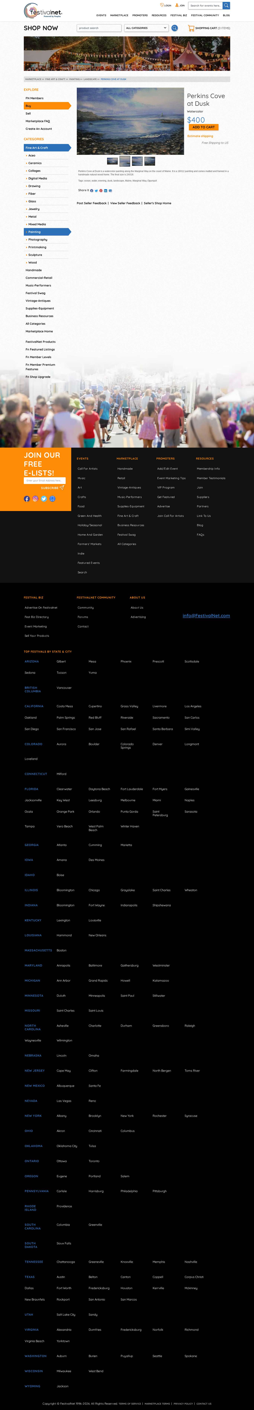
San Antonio (97, 1299)
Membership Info (208, 468)
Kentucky (33, 920)
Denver (158, 744)
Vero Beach (65, 826)
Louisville (95, 920)
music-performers (38, 285)
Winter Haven (130, 826)
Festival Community (205, 15)
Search (82, 572)
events (101, 15)
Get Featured (166, 497)
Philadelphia (129, 1191)
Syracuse (191, 1116)
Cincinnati (95, 1131)
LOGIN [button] (167, 5)
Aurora (61, 744)
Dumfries (95, 1329)
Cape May (64, 1070)
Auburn (62, 1356)
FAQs (200, 534)
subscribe (50, 488)
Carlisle (62, 1191)
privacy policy (183, 1403)
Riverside (127, 717)
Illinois (31, 890)
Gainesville (192, 789)
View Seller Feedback (125, 203)
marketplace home (39, 331)
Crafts (82, 497)
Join (200, 487)
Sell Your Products (37, 635)
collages (34, 171)
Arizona (32, 661)
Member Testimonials (211, 478)
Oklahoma (34, 1146)
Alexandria (64, 1329)
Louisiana (33, 935)
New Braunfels (35, 1299)
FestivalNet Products (41, 342)
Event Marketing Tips (171, 478)
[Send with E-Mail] (110, 191)
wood (32, 262)
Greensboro (161, 1025)
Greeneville (96, 1262)
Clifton (93, 1070)
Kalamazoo (161, 980)
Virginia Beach (34, 1341)
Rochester (160, 1116)
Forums (83, 617)
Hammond (64, 935)
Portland (95, 1176)
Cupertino (95, 706)
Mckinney (191, 1288)
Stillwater (159, 995)
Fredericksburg (99, 1288)
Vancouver (64, 688)
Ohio (29, 1131)
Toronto (94, 1161)
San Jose (95, 729)
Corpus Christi (194, 1277)
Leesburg (95, 800)
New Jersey (35, 1070)
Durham (126, 1025)
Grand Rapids (98, 980)
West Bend (96, 1371)
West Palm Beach (96, 828)
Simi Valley (192, 729)
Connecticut (36, 774)
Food (81, 506)
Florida (31, 789)
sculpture (35, 255)
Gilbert (61, 661)
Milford (61, 774)
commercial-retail (39, 278)
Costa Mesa (65, 706)
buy (28, 106)
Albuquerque (65, 1086)
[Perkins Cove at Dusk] (130, 121)
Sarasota (191, 811)
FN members (35, 98)
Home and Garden (90, 534)
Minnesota (34, 995)
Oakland (31, 717)
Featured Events (89, 563)
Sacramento (161, 717)
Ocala (29, 811)
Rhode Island (30, 1208)
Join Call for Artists (170, 516)
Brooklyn (95, 1116)
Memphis (159, 1262)
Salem (125, 1176)
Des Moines (97, 860)
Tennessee (34, 1262)
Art (80, 487)
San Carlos (192, 717)
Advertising (138, 617)
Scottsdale (192, 661)
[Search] (226, 5)
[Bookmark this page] (52, 499)
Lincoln (61, 1055)
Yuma (93, 672)
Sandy (93, 1314)
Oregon (31, 1176)
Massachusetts (36, 950)
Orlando (94, 811)
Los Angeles (193, 706)
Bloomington (65, 890)
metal (32, 216)
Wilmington (64, 1040)
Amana (62, 860)
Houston (126, 1288)
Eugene (62, 1176)
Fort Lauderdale (132, 789)
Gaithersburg (130, 965)
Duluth (61, 995)
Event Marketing (36, 626)
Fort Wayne (97, 905)
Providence (64, 1206)
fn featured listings (40, 349)
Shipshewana (162, 905)
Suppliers (203, 497)
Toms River (192, 1070)
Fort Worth (64, 1288)
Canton (126, 1277)
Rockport (63, 1299)
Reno (92, 1101)
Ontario (32, 1161)
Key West (63, 800)
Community (86, 607)
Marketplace (119, 15)
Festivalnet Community (96, 597)
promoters (140, 15)
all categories (35, 323)
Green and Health (90, 516)
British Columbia (33, 689)
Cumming (95, 845)
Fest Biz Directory (37, 617)
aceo (31, 155)
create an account (39, 129)
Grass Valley (129, 706)
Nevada (31, 1101)
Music (81, 478)
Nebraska (33, 1055)
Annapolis (63, 965)
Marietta (126, 845)
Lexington (63, 920)
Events (83, 458)
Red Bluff (95, 717)
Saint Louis (96, 1010)
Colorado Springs (127, 745)
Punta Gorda (129, 811)
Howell (125, 980)
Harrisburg (96, 1191)
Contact (83, 626)
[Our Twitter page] (44, 499)
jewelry (33, 209)
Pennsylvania (36, 1191)
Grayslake (128, 890)
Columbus (128, 1131)
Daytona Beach (99, 789)
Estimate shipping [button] (200, 136)
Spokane (191, 1356)
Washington (36, 1356)
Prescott (158, 661)
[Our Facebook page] (27, 499)
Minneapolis (97, 995)
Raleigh (190, 1025)
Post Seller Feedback (92, 203)
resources (159, 15)
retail (121, 478)
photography (37, 239)
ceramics (35, 163)
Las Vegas (64, 1101)
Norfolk (158, 1329)
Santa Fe (95, 1086)
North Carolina (33, 1027)
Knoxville (127, 1262)
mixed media (37, 224)
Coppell (158, 1277)
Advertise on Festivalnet (41, 607)
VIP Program (166, 487)
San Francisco (66, 729)
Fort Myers (160, 789)
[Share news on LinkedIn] (105, 191)
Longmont (192, 744)
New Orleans (97, 935)
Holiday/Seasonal (90, 525)
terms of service (130, 1403)
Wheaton (191, 890)
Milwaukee (64, 1371)
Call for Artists (87, 468)
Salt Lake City (66, 1314)
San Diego (32, 729)
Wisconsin (34, 1371)
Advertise (163, 506)
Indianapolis (129, 905)
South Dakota (31, 1245)
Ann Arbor (63, 980)
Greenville (95, 1224)
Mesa (92, 661)
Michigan (32, 980)
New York (33, 1116)
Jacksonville (33, 800)
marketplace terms (157, 1403)
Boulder (94, 744)
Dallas (29, 1288)
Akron (61, 1131)
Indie (81, 553)
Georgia (32, 845)
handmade (34, 270)
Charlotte (95, 1025)
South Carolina (33, 1226)
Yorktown (63, 1341)
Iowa (29, 860)
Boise (60, 875)
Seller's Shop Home (157, 203)
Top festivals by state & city (48, 651)
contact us (204, 1403)
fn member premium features (40, 367)
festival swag (35, 293)
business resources (39, 316)
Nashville (191, 1262)
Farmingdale (129, 1070)
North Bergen (162, 1070)
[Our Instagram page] (35, 499)
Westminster (161, 965)
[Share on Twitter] (96, 191)
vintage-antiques (38, 301)
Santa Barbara (163, 729)
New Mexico (35, 1086)
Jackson (62, 1386)
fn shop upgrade (38, 377)
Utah (29, 1314)
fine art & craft (37, 148)
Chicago (94, 890)
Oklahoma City (67, 1146)
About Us (137, 597)
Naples (189, 800)
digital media (37, 178)
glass (32, 201)
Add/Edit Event (167, 468)
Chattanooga (66, 1262)
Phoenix (126, 661)
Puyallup (127, 1356)
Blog (226, 15)
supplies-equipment (40, 308)
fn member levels (38, 357)
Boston (61, 950)
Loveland (31, 759)
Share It (83, 190)
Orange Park (65, 811)
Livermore (160, 706)
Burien (93, 1356)
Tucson (61, 672)
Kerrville (158, 1288)
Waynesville (33, 1040)
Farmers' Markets (89, 544)
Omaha (94, 1055)
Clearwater (64, 789)
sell (28, 113)
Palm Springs (66, 717)
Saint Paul (127, 995)
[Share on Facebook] (91, 191)
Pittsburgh (160, 1191)
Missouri (32, 1010)
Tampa (30, 826)
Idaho (30, 875)
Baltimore (95, 965)
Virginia (32, 1329)
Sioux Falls (64, 1243)
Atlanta (62, 845)
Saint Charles (162, 890)
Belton (93, 1277)
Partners (203, 506)
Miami (157, 800)
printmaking (37, 247)
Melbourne (128, 800)
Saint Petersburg (160, 813)
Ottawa (62, 1161)
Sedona (30, 672)
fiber (32, 193)
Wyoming (32, 1386)
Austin (61, 1277)
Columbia (63, 1224)
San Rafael (128, 729)
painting (34, 232)
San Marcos (129, 1299)
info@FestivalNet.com (206, 615)
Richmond (192, 1329)
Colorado (33, 744)
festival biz (179, 15)
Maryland (33, 965)
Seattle (157, 1356)
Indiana (31, 905)
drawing (34, 186)
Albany (61, 1116)
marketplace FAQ (38, 121)
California (34, 706)
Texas (30, 1277)
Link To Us (204, 516)
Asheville (63, 1025)
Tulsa (92, 1146)
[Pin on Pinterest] (100, 191)
